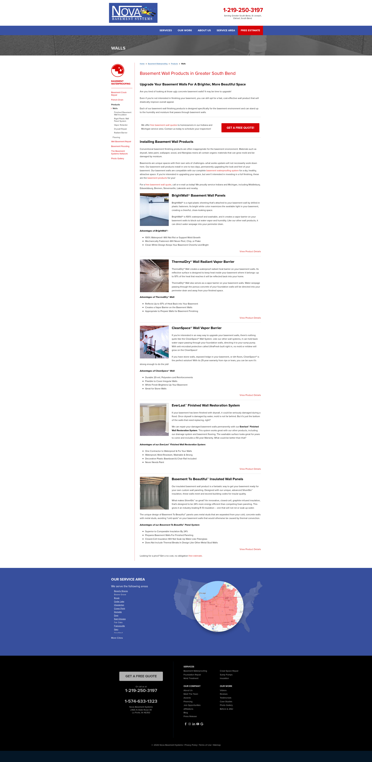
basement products (157, 178)
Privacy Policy (191, 745)
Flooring (116, 137)
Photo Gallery (117, 158)
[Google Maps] (202, 724)
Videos (223, 690)
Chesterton (119, 605)
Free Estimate (250, 30)
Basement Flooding (120, 146)
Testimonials (225, 697)
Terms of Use (205, 745)
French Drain (117, 100)
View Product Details (250, 251)
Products (115, 104)
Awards (187, 697)
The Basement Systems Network (119, 152)
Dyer (116, 615)
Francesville (119, 625)
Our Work (185, 30)
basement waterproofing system (222, 170)
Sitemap (217, 745)
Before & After (226, 709)
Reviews (224, 694)
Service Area (226, 30)
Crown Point (119, 608)
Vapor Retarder (121, 125)
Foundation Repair (192, 674)
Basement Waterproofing (120, 82)
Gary (116, 629)
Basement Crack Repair (119, 93)
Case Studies (226, 701)
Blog (186, 712)
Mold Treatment (191, 678)
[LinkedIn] (193, 724)
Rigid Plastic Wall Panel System (121, 120)
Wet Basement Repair (121, 141)
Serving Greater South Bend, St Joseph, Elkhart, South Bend (242, 17)
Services (166, 30)
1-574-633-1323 (141, 701)
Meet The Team (191, 694)
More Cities (117, 638)
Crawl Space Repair (229, 671)
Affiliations (188, 709)
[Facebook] (185, 724)
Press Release (190, 716)
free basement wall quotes (163, 125)
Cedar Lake (119, 601)
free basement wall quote (158, 184)
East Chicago (120, 618)
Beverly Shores (121, 591)
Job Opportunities (192, 705)
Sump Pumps (226, 674)
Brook (116, 598)
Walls (115, 108)
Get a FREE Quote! (240, 128)
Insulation (224, 678)
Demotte (118, 612)
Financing (188, 701)
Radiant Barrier (120, 133)
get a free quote (141, 676)
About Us (204, 30)
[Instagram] (189, 724)
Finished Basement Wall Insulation (122, 113)
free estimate (195, 555)
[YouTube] (198, 724)
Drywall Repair (120, 129)
